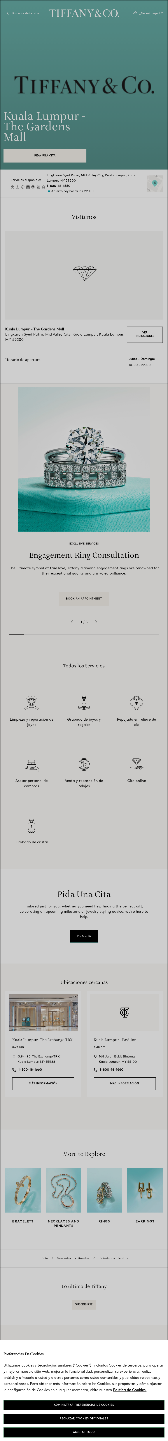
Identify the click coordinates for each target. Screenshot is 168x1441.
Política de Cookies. (130, 1390)
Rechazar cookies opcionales (84, 1418)
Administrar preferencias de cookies (84, 1405)
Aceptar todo (84, 1432)
